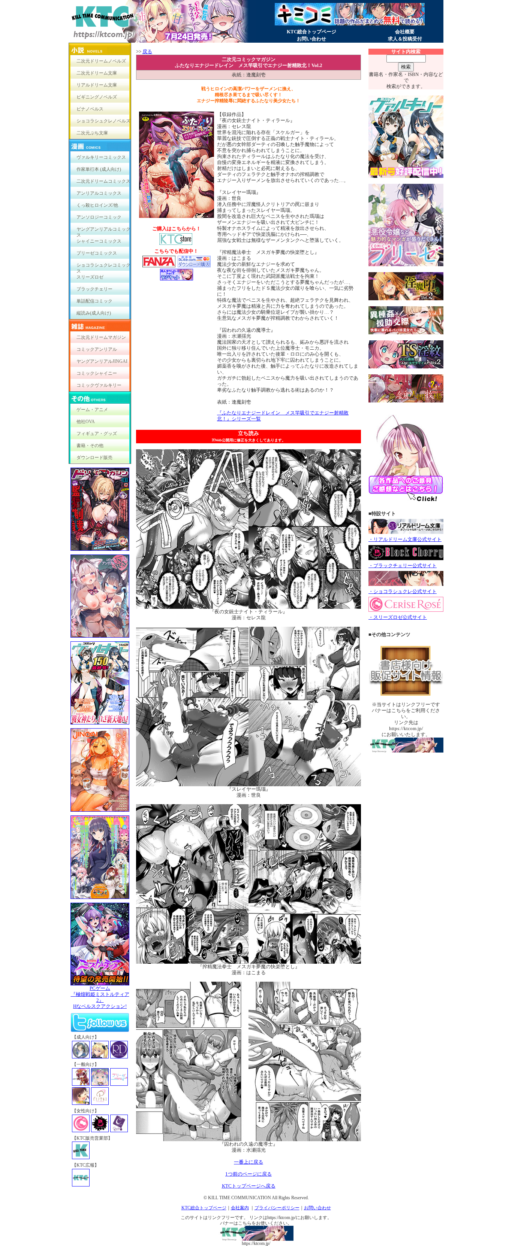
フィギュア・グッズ (96, 433)
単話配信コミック (94, 301)
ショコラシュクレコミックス (103, 266)
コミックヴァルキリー (98, 385)
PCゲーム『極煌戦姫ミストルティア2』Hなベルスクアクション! (100, 997)
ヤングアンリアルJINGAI (101, 361)
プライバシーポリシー (277, 1207)
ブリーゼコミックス (96, 253)
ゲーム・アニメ (92, 409)
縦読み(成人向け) (93, 313)
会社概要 (405, 31)
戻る (147, 51)
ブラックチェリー (94, 289)
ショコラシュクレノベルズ (103, 121)
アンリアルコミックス (98, 193)
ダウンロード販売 (94, 457)
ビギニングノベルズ (96, 97)
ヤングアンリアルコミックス (103, 231)
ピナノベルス (89, 109)
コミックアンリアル (96, 349)
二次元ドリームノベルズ (101, 61)
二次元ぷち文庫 (92, 133)
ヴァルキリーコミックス (101, 157)
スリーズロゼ (89, 277)
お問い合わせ (311, 39)
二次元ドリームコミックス (103, 181)
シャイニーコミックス (98, 241)
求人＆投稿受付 (405, 39)
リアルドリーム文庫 (96, 85)
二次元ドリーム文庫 (96, 73)
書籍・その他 (89, 445)
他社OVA (85, 421)
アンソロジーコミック (98, 217)
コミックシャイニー (96, 373)
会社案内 (240, 1207)
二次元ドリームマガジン (101, 337)
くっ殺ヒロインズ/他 (97, 205)
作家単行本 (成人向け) (98, 169)
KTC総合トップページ (311, 31)
